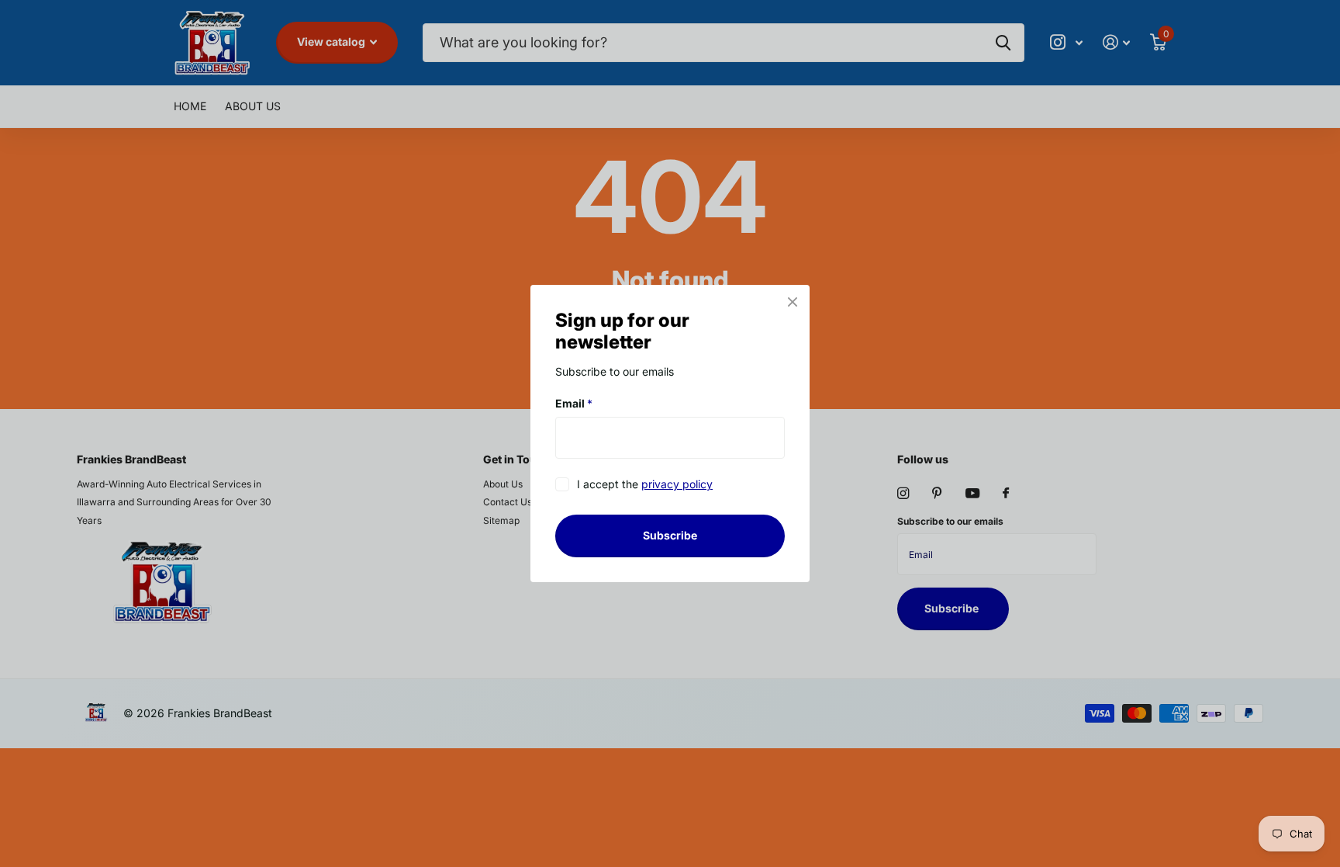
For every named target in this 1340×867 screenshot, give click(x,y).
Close (792, 302)
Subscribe (670, 535)
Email (573, 403)
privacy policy (677, 484)
